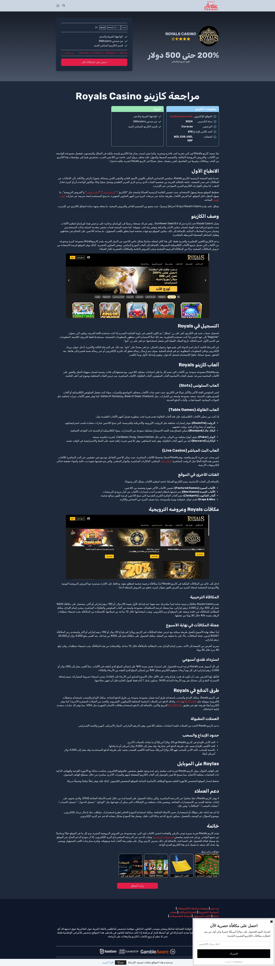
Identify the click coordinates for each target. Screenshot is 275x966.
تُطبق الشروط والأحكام (181, 62)
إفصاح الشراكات (188, 912)
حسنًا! (120, 962)
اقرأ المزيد (108, 962)
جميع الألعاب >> (67, 53)
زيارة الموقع (137, 885)
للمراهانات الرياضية (163, 837)
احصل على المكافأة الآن (94, 62)
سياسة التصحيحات (180, 916)
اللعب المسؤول (202, 916)
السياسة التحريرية (209, 912)
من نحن (214, 908)
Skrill (179, 701)
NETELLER (190, 701)
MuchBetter (175, 705)
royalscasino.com (181, 116)
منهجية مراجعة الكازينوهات (192, 908)
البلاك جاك (165, 461)
